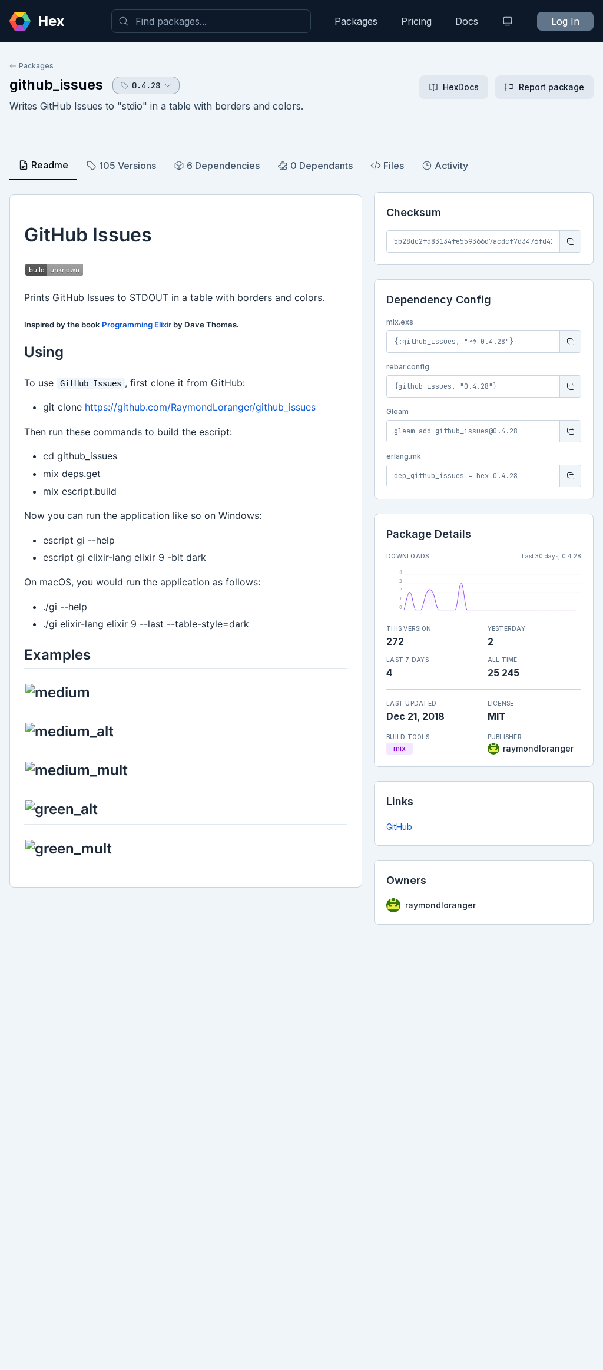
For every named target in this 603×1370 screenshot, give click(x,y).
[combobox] (211, 21)
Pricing (416, 21)
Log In (565, 21)
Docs (466, 21)
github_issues (56, 84)
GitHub (399, 827)
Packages (355, 21)
